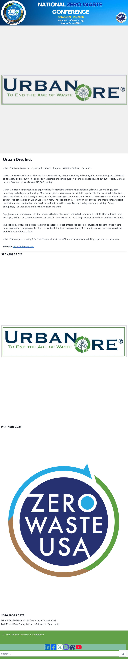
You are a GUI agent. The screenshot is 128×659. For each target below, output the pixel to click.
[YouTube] (79, 647)
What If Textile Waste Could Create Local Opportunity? (28, 620)
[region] (64, 341)
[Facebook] (53, 647)
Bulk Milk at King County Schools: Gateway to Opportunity (30, 624)
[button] (5, 341)
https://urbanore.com (23, 246)
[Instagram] (66, 647)
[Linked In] (47, 647)
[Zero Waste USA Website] (72, 647)
